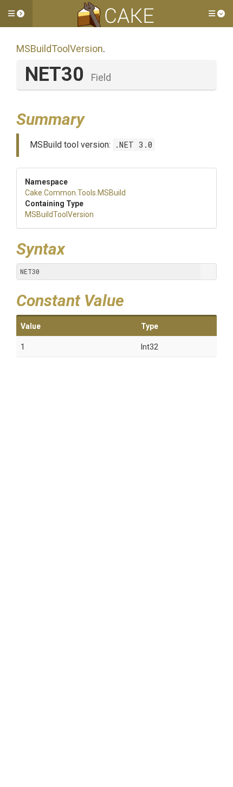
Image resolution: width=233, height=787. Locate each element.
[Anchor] (93, 118)
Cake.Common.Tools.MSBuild (75, 192)
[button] (16, 13)
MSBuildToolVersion (59, 48)
